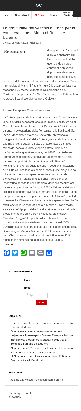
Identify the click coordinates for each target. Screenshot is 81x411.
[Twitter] (15, 253)
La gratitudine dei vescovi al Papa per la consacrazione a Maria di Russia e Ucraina (39, 33)
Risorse (54, 15)
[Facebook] (7, 253)
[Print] (40, 253)
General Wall (22, 15)
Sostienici (69, 15)
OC (39, 5)
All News (39, 15)
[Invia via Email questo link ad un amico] (76, 44)
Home (6, 15)
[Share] (49, 253)
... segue (8, 244)
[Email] (32, 253)
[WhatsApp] (24, 253)
